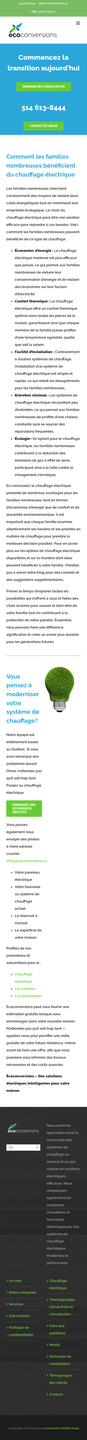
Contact (56, 1394)
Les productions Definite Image (60, 1428)
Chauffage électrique (58, 1284)
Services (16, 1304)
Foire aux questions (57, 1329)
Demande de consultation (60, 1360)
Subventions (19, 1316)
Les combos (25, 989)
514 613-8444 (27, 3)
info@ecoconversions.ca (53, 3)
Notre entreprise (22, 1292)
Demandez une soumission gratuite (23, 808)
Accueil (15, 1281)
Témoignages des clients (60, 1379)
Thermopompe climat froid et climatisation (62, 1306)
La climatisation (28, 996)
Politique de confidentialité (21, 1331)
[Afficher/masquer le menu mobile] (78, 23)
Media (54, 1345)
